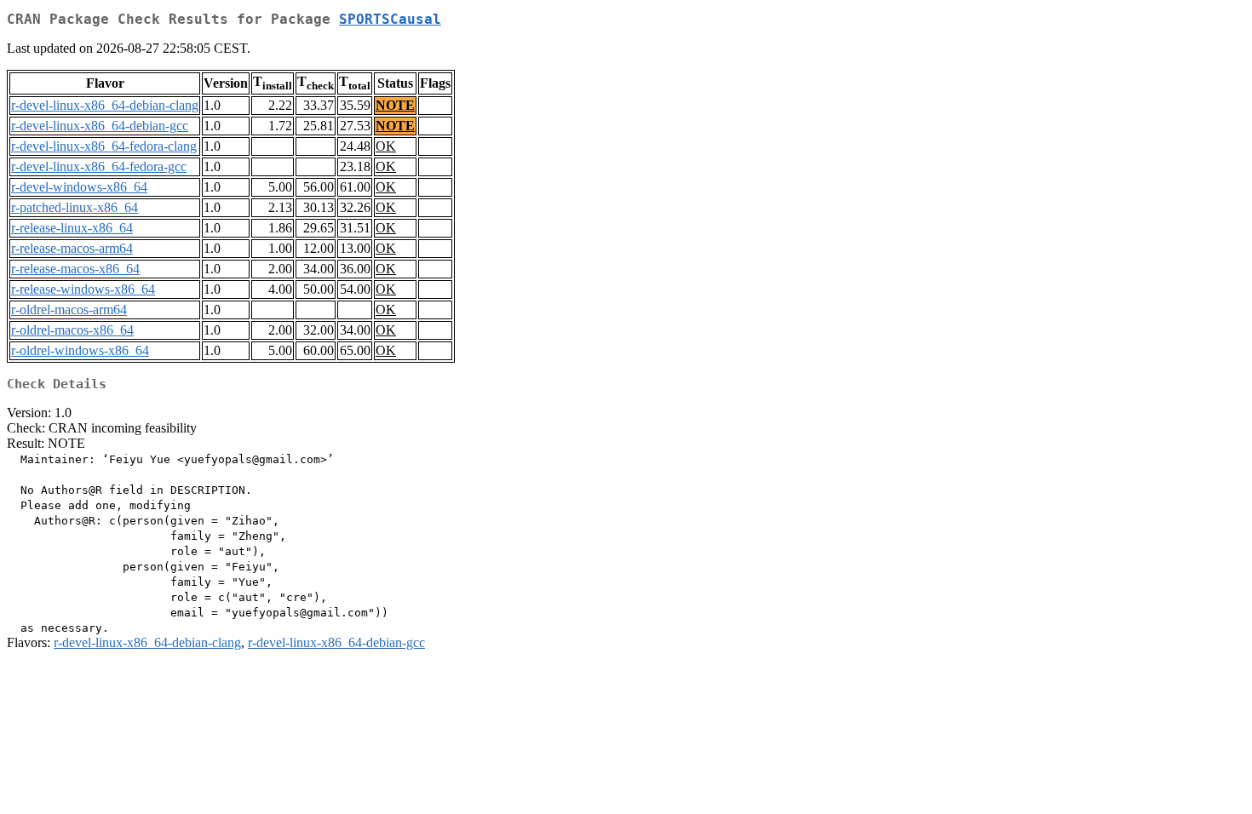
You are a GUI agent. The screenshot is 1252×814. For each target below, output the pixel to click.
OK (386, 146)
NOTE (395, 105)
